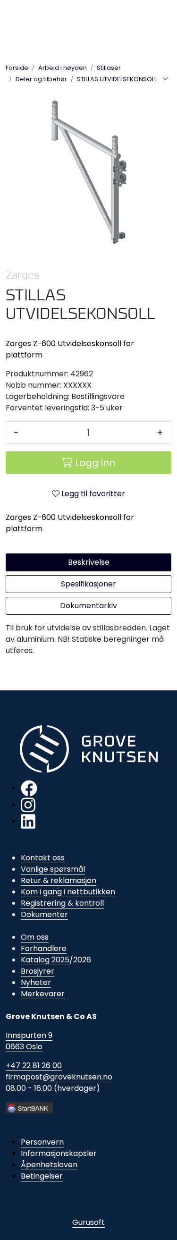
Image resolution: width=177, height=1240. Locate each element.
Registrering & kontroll (62, 903)
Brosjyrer (37, 971)
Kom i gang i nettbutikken (68, 891)
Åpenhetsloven (49, 1164)
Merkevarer (43, 993)
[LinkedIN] (28, 820)
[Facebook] (29, 787)
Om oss (35, 937)
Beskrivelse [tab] (89, 562)
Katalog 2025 (45, 959)
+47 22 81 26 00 (34, 1065)
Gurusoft (88, 1222)
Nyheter (36, 982)
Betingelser (42, 1176)
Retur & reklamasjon (58, 880)
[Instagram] (28, 804)
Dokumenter (44, 914)
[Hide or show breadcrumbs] (165, 79)
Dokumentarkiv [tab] (88, 605)
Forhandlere (44, 948)
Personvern (42, 1142)
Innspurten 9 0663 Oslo (29, 1041)
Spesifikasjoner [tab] (88, 583)
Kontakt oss (43, 857)
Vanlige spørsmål (53, 869)
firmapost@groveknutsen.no (59, 1076)
